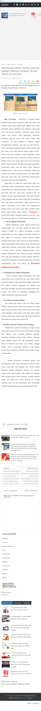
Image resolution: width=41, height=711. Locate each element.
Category (26, 603)
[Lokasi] (14, 4)
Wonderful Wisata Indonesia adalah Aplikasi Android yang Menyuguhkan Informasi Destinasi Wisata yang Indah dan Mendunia (24, 447)
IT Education (6, 558)
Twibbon (5, 570)
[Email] (17, 4)
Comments (17, 603)
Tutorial (4, 542)
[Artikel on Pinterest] (32, 4)
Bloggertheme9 (14, 698)
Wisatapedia (17, 360)
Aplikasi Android (13, 424)
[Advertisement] (20, 38)
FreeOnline (6, 566)
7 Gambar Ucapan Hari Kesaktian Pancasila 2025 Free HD (21, 655)
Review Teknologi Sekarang (26, 696)
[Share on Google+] (29, 81)
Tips (3, 550)
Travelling (24, 424)
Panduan (5, 538)
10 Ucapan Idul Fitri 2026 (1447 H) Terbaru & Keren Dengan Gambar (21, 627)
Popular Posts (7, 603)
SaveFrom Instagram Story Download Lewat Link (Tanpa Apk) (20, 645)
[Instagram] (23, 4)
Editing (4, 573)
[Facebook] (20, 4)
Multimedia (6, 554)
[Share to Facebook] (21, 81)
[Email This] (33, 81)
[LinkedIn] (26, 4)
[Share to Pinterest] (37, 81)
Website (5, 562)
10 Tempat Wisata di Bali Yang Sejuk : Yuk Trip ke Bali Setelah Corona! (25, 436)
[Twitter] (38, 4)
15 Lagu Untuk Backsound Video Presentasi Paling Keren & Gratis (21, 664)
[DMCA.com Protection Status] (10, 1)
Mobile (4, 577)
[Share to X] (25, 81)
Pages (5, 5)
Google (29, 698)
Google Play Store (23, 113)
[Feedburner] (35, 4)
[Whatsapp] (29, 4)
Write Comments (31, 491)
